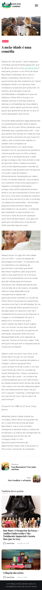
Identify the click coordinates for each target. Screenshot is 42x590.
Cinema (5, 41)
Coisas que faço (18, 566)
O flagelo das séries (13, 572)
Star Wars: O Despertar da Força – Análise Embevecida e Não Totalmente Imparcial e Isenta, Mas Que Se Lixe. (21, 535)
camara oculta (30, 68)
